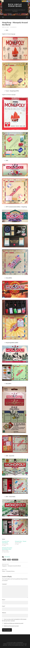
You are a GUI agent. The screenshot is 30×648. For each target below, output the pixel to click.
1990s (4, 559)
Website (4, 612)
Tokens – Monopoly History (8, 570)
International (7, 556)
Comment (4, 584)
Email (3, 606)
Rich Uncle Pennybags (15, 5)
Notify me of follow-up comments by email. (13, 623)
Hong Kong (15, 559)
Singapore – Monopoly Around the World (11, 565)
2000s (9, 559)
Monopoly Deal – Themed (20, 541)
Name (3, 599)
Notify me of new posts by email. (11, 626)
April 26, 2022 (5, 27)
